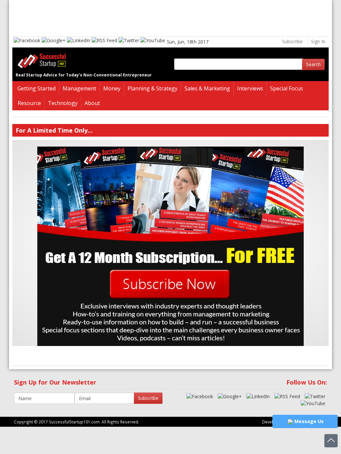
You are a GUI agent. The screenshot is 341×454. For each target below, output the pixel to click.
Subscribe (292, 41)
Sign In (318, 41)
